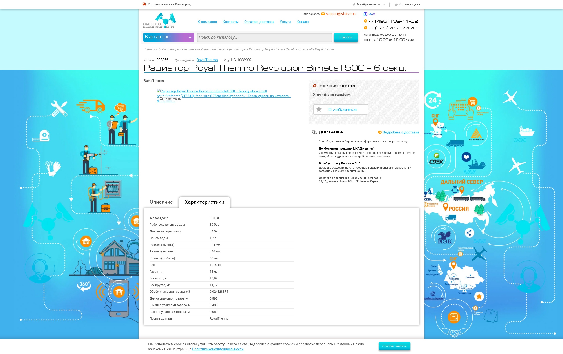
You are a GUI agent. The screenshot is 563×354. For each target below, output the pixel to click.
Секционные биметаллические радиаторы (214, 49)
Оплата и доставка (259, 22)
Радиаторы (170, 49)
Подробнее (401, 132)
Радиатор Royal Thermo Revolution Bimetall (280, 49)
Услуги (285, 22)
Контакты (231, 22)
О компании (207, 22)
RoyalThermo (324, 49)
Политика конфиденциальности (218, 349)
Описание (161, 202)
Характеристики (204, 202)
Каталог (303, 22)
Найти (346, 37)
